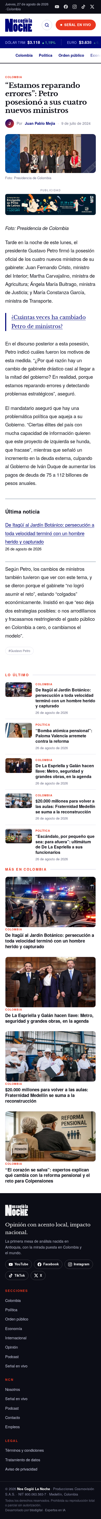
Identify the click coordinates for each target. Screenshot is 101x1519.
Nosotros (12, 1389)
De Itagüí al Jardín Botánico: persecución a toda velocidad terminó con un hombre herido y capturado (49, 533)
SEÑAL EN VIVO (77, 24)
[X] (92, 6)
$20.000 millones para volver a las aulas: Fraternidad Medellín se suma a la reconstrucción (65, 806)
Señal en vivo (16, 1365)
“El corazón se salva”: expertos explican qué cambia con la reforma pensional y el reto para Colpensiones (47, 1175)
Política (45, 55)
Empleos (12, 1426)
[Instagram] (74, 6)
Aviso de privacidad (21, 1469)
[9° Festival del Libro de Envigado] (50, 204)
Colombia (24, 55)
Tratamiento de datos (22, 1459)
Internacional (15, 1337)
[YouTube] (57, 6)
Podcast (12, 1356)
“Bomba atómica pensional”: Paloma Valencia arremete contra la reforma (63, 736)
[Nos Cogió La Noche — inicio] (18, 25)
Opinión (11, 1347)
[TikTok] (83, 6)
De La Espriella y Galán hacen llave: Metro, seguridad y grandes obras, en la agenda (64, 771)
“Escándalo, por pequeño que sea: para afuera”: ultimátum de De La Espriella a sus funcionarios (65, 844)
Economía (13, 1328)
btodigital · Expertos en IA (48, 1510)
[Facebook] (65, 6)
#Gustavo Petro (19, 650)
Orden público (71, 55)
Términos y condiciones (24, 1450)
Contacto (12, 1417)
